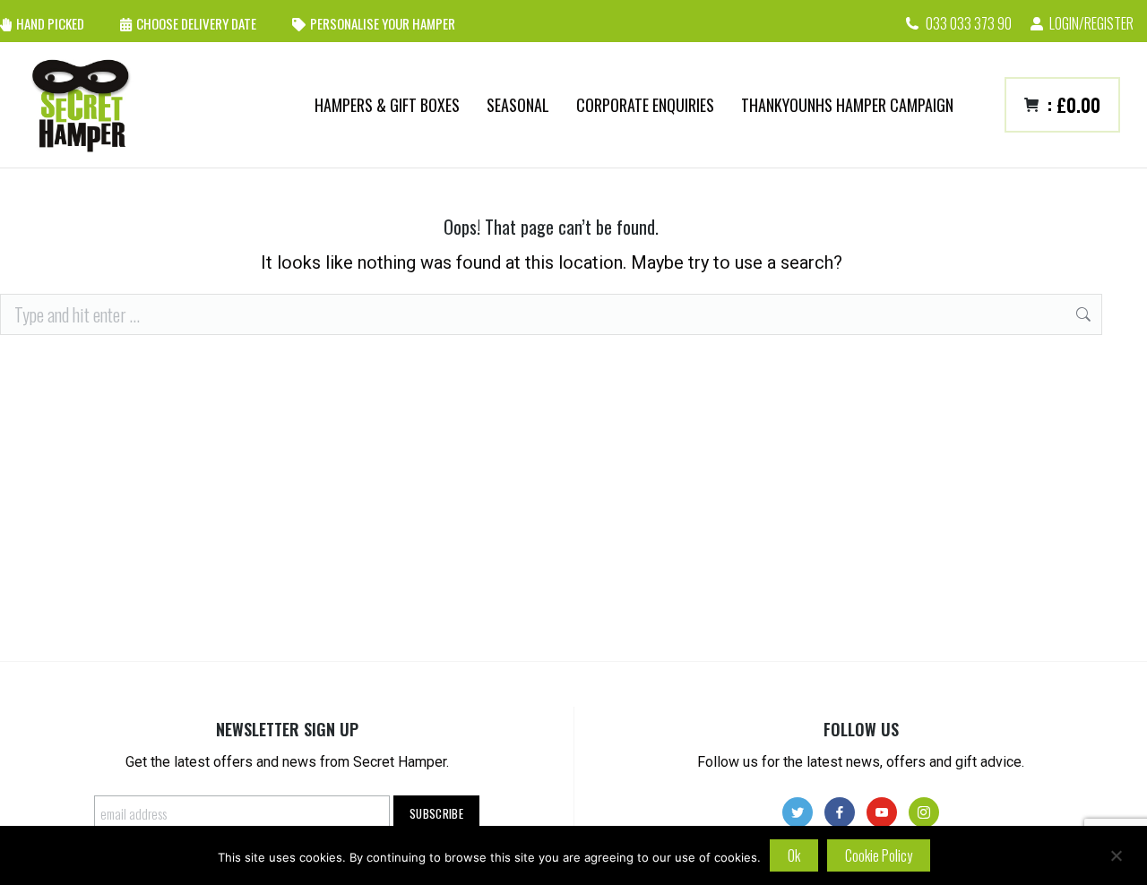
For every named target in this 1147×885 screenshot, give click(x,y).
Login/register (1091, 23)
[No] (1116, 855)
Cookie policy (878, 855)
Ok (794, 855)
